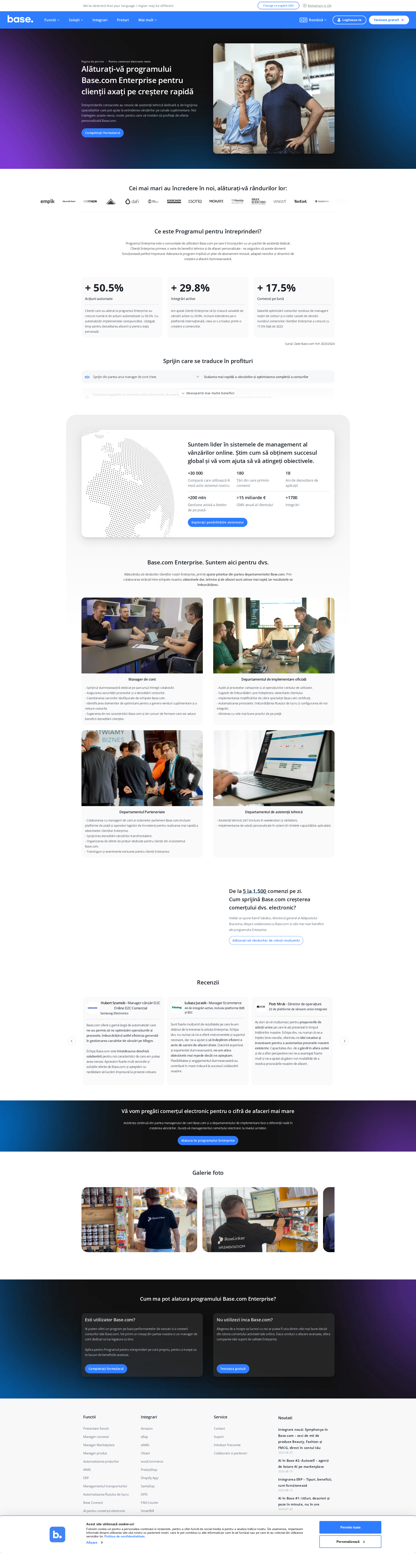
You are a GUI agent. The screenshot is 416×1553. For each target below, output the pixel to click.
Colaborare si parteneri (230, 1453)
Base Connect (93, 1502)
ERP (86, 1478)
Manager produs (95, 1453)
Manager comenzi (96, 1436)
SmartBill (147, 1511)
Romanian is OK (320, 5)
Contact (219, 1428)
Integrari (100, 20)
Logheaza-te (351, 20)
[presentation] (72, 1041)
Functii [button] (50, 20)
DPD (144, 1494)
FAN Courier (149, 1502)
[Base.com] (20, 20)
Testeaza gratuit (386, 20)
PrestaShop (149, 1469)
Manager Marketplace (98, 1445)
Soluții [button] (74, 20)
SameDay (148, 1486)
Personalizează (347, 1541)
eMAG (145, 1445)
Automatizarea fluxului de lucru (106, 1494)
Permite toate (350, 1527)
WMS (87, 1469)
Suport (219, 1436)
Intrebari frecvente (227, 1445)
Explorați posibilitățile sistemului (218, 522)
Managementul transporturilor (105, 1486)
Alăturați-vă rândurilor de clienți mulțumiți (266, 940)
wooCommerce (152, 1461)
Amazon (147, 1428)
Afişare (91, 1542)
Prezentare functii (96, 1428)
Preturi (123, 20)
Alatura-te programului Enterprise (208, 1140)
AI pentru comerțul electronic (104, 1511)
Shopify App (149, 1478)
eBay (144, 1436)
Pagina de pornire (92, 61)
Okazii (145, 1453)
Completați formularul (102, 133)
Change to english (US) (278, 5)
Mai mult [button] (145, 20)
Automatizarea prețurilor (101, 1461)
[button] (313, 20)
